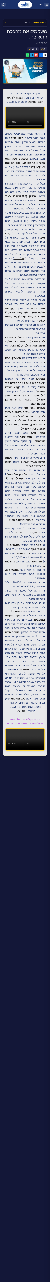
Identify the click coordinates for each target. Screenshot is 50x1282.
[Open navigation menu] (46, 5)
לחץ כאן (20, 710)
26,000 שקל (38, 549)
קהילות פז (19, 258)
